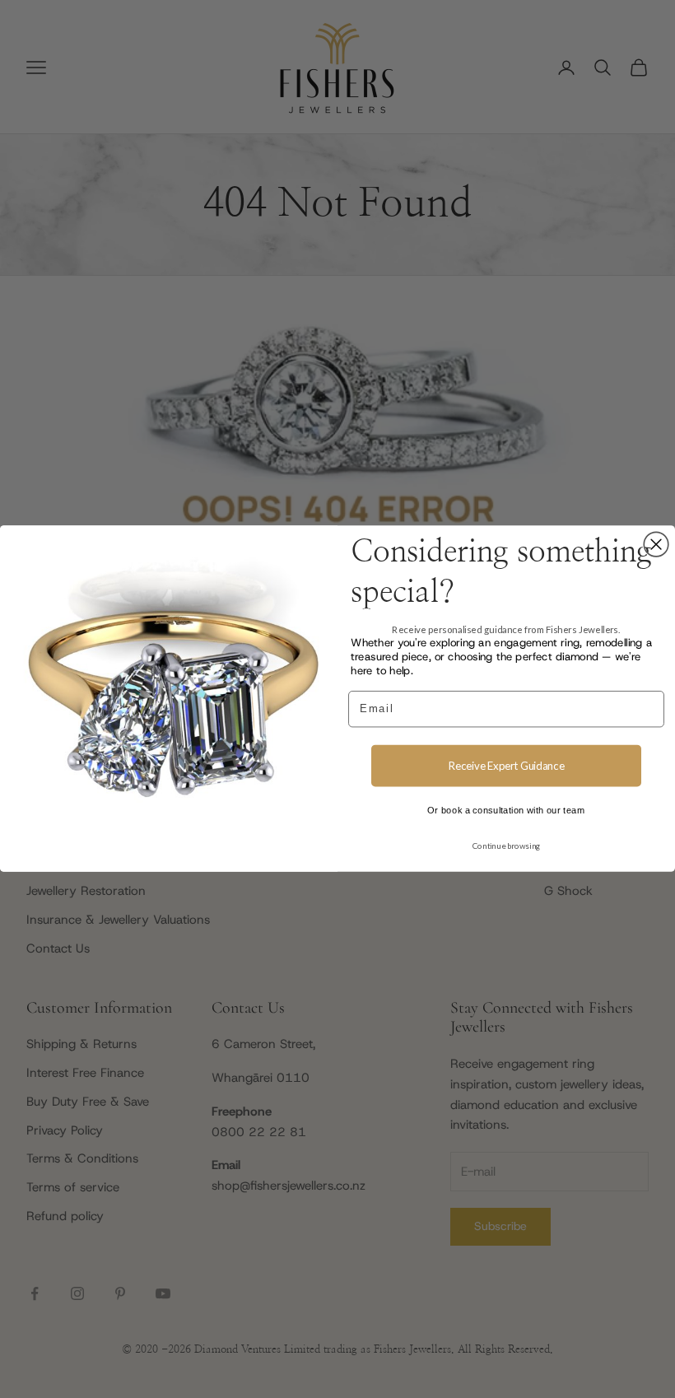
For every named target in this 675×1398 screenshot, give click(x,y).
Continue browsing (506, 846)
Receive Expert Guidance (506, 765)
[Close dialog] (656, 545)
